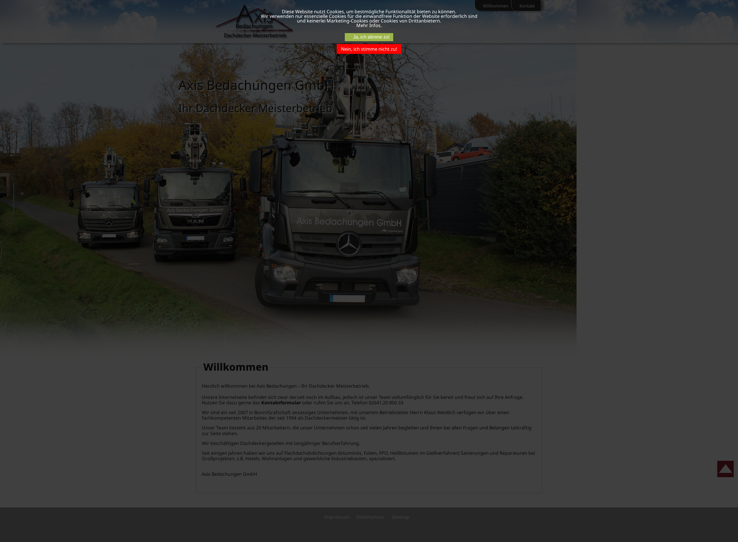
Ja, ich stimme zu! (371, 37)
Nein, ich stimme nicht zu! (369, 49)
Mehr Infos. (369, 25)
